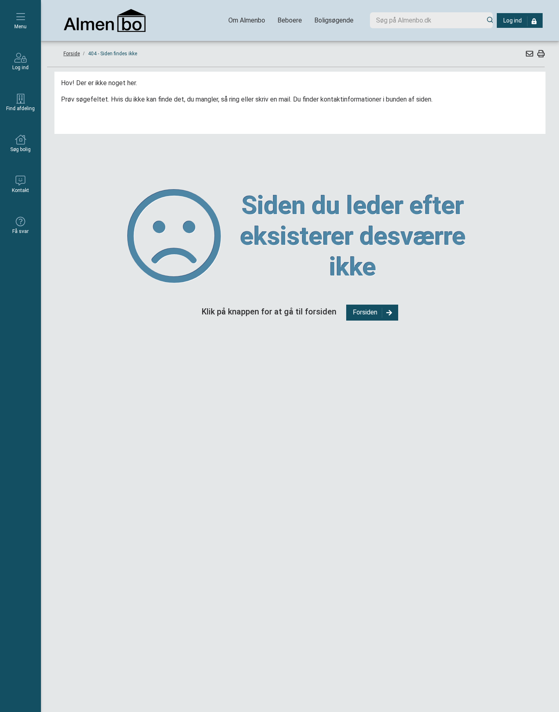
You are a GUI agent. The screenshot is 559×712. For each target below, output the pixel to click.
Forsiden (365, 312)
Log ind (20, 67)
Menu (20, 26)
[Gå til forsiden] (105, 20)
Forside (71, 54)
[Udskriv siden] (540, 53)
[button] (529, 53)
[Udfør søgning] (487, 20)
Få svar (20, 231)
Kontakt (20, 190)
